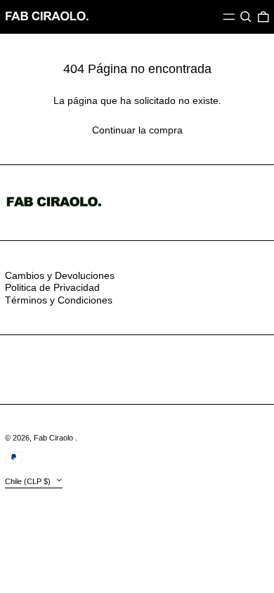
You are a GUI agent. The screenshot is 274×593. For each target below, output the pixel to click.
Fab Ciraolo (54, 438)
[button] (246, 17)
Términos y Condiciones (58, 300)
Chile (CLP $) (29, 481)
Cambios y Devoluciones (60, 275)
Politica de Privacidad (52, 287)
